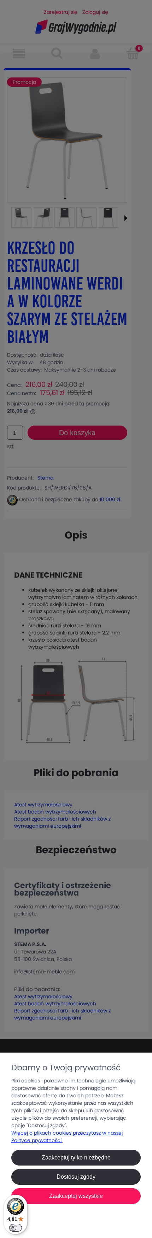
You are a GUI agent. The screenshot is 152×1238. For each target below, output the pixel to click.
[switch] (15, 1228)
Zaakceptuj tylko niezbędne (76, 1158)
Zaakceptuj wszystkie (76, 1196)
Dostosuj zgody (76, 1177)
